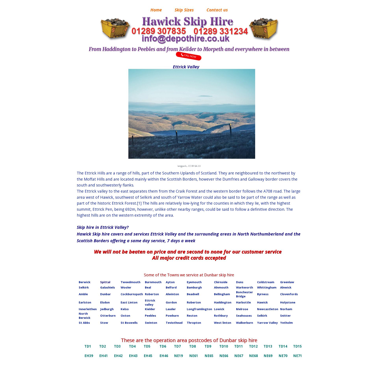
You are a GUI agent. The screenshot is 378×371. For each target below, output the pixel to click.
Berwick (84, 282)
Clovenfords (289, 294)
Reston (192, 315)
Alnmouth (221, 287)
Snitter (285, 315)
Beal (148, 287)
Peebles (150, 315)
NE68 (253, 355)
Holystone (287, 302)
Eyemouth (194, 282)
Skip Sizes (184, 10)
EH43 (133, 355)
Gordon (171, 302)
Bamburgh (194, 287)
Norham (286, 309)
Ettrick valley (150, 302)
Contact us (217, 10)
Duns (239, 282)
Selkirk (84, 287)
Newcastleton (267, 309)
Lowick (219, 309)
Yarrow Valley (267, 323)
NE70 (283, 355)
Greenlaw (287, 282)
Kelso (125, 309)
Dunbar (105, 294)
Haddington (222, 302)
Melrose (242, 309)
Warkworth (244, 287)
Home (156, 10)
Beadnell (193, 294)
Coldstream (265, 282)
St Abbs (84, 323)
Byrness (263, 294)
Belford (171, 287)
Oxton (125, 315)
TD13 (268, 346)
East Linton (129, 302)
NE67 (238, 355)
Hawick (262, 302)
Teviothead (174, 323)
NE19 (178, 355)
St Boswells (129, 323)
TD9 (208, 346)
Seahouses (244, 315)
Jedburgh (107, 309)
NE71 (297, 355)
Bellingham (222, 294)
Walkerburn (244, 323)
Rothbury (221, 315)
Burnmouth (153, 282)
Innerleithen (88, 309)
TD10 (223, 346)
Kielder (150, 309)
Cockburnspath (132, 294)
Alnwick (285, 287)
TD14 (283, 346)
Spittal (105, 282)
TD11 (238, 346)
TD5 (147, 346)
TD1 (87, 346)
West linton (222, 323)
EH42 (118, 355)
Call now (190, 55)
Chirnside (220, 282)
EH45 (148, 355)
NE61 (193, 355)
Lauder (171, 309)
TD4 (132, 346)
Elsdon (105, 302)
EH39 (88, 355)
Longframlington (199, 309)
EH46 (163, 355)
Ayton (170, 282)
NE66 (223, 355)
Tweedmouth (130, 282)
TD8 (192, 346)
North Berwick (84, 316)
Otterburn (108, 315)
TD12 (253, 346)
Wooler (126, 287)
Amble (83, 294)
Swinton (151, 323)
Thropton (194, 323)
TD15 (297, 346)
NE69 (268, 355)
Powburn (172, 315)
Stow (104, 323)
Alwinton (172, 294)
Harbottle (243, 302)
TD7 (177, 346)
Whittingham (266, 287)
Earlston (85, 302)
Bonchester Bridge (244, 294)
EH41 (103, 355)
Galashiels (107, 287)
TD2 (102, 346)
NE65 (209, 355)
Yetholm (286, 323)
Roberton (152, 294)
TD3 (117, 346)
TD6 (162, 346)
